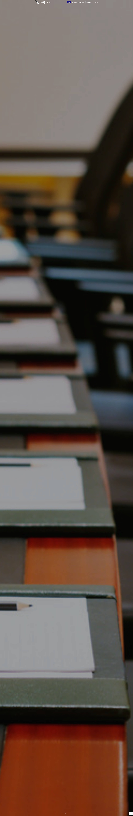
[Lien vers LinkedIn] (97, 2)
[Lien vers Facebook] (95, 2)
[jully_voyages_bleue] (43, 2)
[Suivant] (130, 408)
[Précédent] (2, 408)
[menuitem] (69, 2)
